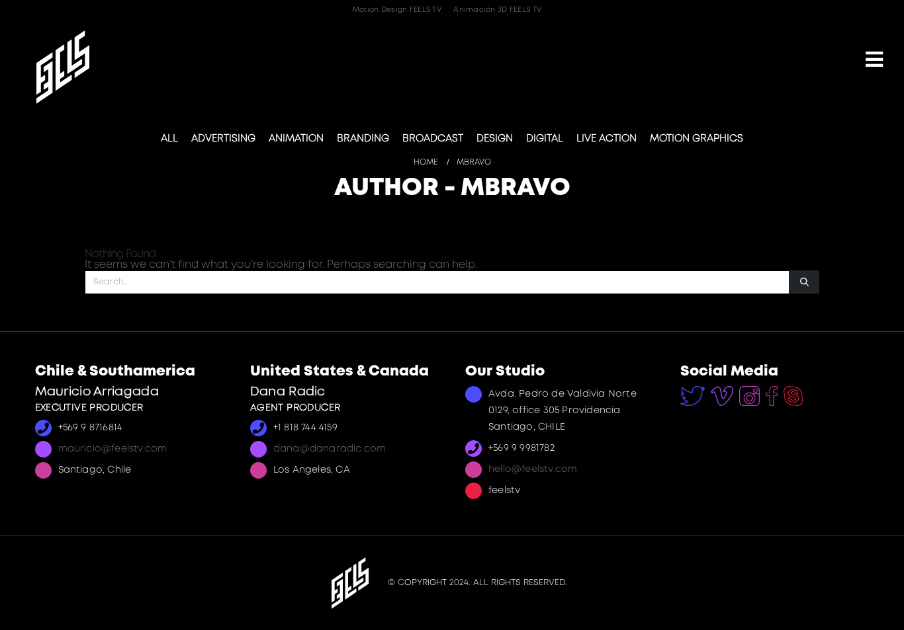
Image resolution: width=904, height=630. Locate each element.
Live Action (606, 138)
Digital (544, 138)
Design (494, 138)
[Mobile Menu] (874, 61)
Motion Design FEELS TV (397, 10)
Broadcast (432, 138)
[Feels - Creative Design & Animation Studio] (62, 67)
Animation (296, 138)
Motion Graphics (696, 138)
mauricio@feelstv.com (112, 449)
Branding (363, 138)
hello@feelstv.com (532, 469)
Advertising (223, 138)
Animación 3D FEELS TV (497, 10)
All (169, 138)
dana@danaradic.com (329, 449)
